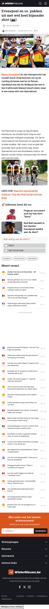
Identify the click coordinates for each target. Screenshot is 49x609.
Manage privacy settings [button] (12, 607)
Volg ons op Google (12, 25)
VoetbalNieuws (41, 596)
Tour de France (19, 258)
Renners (6, 548)
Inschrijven (40, 531)
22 (37, 31)
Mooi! (11, 245)
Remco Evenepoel (11, 74)
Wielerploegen (10, 542)
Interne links (9, 562)
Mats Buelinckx (10, 31)
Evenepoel (6, 258)
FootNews (30, 596)
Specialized (32, 258)
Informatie (8, 555)
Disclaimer (20, 596)
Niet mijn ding (16, 250)
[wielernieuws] (24, 572)
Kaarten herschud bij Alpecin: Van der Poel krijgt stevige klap (22, 194)
